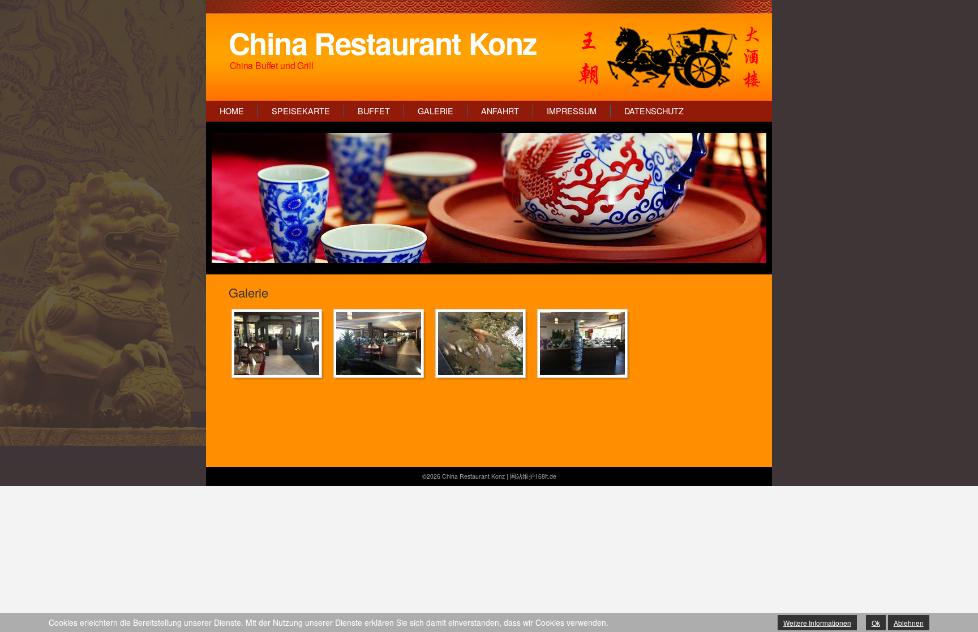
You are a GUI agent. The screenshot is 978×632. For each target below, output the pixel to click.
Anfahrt (500, 111)
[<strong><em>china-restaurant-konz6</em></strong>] (483, 343)
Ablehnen (909, 622)
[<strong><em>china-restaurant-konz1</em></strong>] (279, 343)
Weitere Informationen (817, 622)
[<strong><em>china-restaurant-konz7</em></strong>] (585, 343)
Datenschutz (654, 111)
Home (232, 111)
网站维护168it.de (533, 476)
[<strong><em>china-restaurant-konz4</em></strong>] (381, 343)
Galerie (435, 111)
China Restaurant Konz (383, 43)
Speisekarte (301, 111)
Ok (876, 622)
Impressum (572, 111)
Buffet (374, 111)
